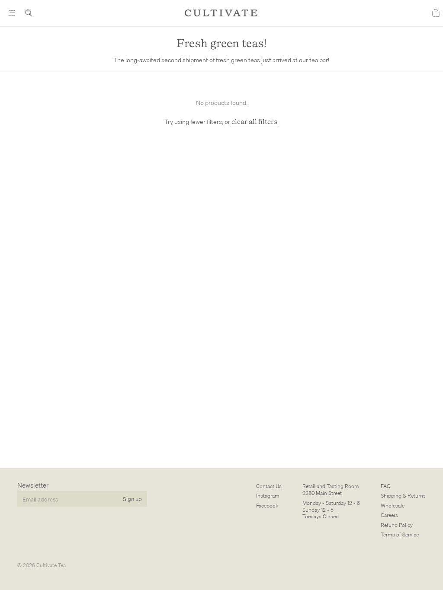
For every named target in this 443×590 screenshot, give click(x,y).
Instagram (267, 496)
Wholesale (392, 505)
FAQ (386, 486)
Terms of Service (400, 534)
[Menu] (11, 13)
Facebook (267, 505)
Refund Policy (397, 525)
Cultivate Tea (51, 565)
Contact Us (269, 486)
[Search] (28, 12)
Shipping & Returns (403, 496)
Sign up (132, 499)
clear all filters (254, 122)
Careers (389, 515)
